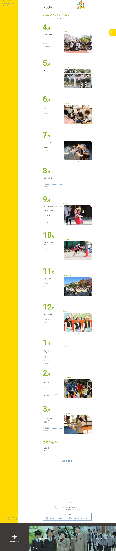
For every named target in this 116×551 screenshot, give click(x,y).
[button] (76, 54)
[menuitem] (10, 3)
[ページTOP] (115, 549)
